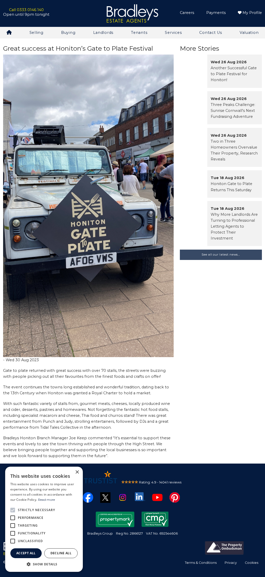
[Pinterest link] (175, 497)
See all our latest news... (221, 254)
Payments (216, 12)
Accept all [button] (26, 553)
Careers (187, 12)
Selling (36, 32)
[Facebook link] (88, 497)
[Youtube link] (157, 497)
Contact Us (210, 32)
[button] (44, 564)
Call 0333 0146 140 (26, 9)
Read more (46, 500)
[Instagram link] (122, 497)
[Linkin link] (140, 496)
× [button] (77, 472)
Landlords (103, 32)
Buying (68, 32)
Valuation (249, 32)
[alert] (44, 519)
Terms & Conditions (201, 563)
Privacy (231, 563)
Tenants (139, 32)
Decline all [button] (60, 553)
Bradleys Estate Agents (132, 14)
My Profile (251, 12)
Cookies (251, 563)
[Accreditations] (224, 547)
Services (173, 32)
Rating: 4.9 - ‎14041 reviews (160, 482)
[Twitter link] (105, 497)
